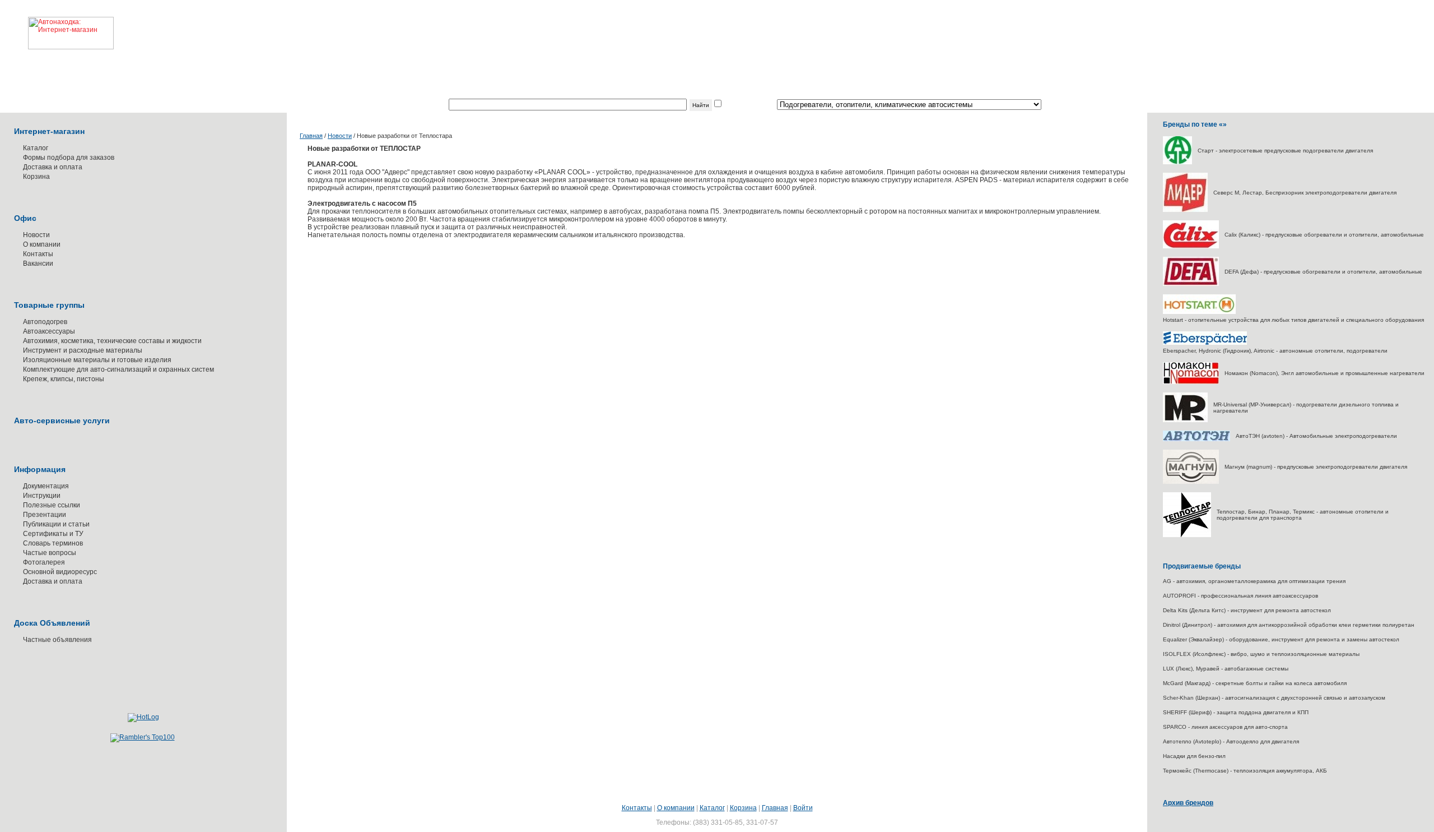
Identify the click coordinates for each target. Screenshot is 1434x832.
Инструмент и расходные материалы (82, 350)
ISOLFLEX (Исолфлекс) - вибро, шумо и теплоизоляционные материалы (1261, 654)
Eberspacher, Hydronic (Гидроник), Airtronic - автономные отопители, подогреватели (1275, 351)
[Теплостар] (1187, 535)
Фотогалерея (44, 562)
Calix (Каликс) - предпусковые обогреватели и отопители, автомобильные (1324, 235)
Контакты (38, 254)
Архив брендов (1188, 802)
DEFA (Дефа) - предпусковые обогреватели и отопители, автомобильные (1323, 272)
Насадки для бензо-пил (1194, 756)
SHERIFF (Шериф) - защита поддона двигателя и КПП (1236, 712)
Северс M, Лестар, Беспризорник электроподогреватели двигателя (1304, 192)
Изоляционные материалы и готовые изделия (97, 360)
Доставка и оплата (52, 167)
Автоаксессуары (49, 331)
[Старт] (1177, 162)
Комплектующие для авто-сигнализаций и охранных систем (118, 369)
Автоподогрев (45, 322)
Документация (46, 486)
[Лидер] (1185, 210)
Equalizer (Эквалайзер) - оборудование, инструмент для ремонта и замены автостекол (1281, 639)
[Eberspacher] (1205, 343)
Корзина (36, 177)
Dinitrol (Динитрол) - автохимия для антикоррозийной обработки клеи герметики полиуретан (1288, 625)
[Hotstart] (1199, 312)
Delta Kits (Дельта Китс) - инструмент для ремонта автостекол (1247, 610)
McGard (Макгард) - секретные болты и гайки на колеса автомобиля (1255, 683)
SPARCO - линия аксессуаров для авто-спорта (1225, 727)
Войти (803, 808)
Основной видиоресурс (60, 572)
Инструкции (41, 496)
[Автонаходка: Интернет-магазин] (57, 24)
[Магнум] (1191, 482)
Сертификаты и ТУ (53, 534)
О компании (41, 244)
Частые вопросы (49, 553)
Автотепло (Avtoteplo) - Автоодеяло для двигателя (1231, 741)
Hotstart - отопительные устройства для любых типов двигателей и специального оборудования (1293, 320)
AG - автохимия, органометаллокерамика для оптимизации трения (1254, 581)
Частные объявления (57, 640)
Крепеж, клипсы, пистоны (63, 379)
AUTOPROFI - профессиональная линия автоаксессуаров (1240, 596)
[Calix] (1191, 246)
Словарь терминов (53, 543)
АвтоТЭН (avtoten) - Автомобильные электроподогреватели (1316, 436)
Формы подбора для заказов (68, 157)
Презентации (44, 515)
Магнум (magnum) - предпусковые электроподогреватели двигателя (1316, 467)
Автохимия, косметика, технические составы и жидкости (112, 341)
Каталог (35, 148)
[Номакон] (1191, 382)
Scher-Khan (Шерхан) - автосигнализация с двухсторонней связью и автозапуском (1274, 698)
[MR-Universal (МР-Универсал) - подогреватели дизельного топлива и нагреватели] (1185, 420)
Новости (36, 235)
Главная (311, 135)
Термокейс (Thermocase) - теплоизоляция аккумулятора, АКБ (1245, 771)
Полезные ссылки (51, 505)
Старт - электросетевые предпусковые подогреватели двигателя (1285, 150)
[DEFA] (1191, 284)
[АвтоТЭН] (1196, 439)
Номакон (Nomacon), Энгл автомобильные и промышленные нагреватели (1324, 373)
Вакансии (38, 263)
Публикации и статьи (56, 524)
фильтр (735, 105)
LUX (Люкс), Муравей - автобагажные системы (1225, 668)
